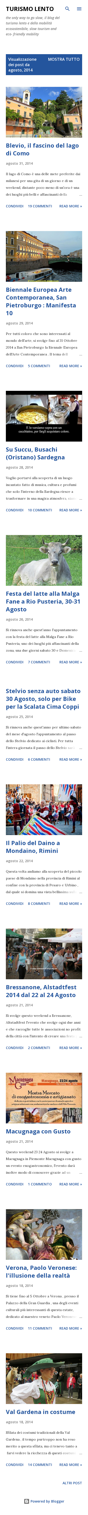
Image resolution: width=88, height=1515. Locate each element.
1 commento (40, 1184)
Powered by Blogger (47, 1501)
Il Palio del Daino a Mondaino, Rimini (33, 847)
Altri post (72, 1483)
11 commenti (40, 1328)
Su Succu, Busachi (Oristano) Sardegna (35, 453)
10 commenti (40, 510)
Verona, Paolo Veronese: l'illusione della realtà (41, 1271)
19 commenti (40, 206)
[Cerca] (67, 9)
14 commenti (40, 1464)
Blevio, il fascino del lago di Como (42, 149)
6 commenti (39, 759)
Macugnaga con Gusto (38, 1131)
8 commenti (39, 903)
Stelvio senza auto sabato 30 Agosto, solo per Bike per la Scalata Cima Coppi (43, 698)
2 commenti (39, 1047)
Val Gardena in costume (40, 1412)
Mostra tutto (64, 59)
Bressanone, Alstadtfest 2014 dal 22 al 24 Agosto (41, 991)
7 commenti (39, 662)
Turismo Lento (30, 9)
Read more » (70, 206)
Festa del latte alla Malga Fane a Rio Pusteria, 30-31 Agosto (43, 601)
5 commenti (39, 366)
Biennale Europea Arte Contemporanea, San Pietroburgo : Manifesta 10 (41, 301)
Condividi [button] (14, 206)
